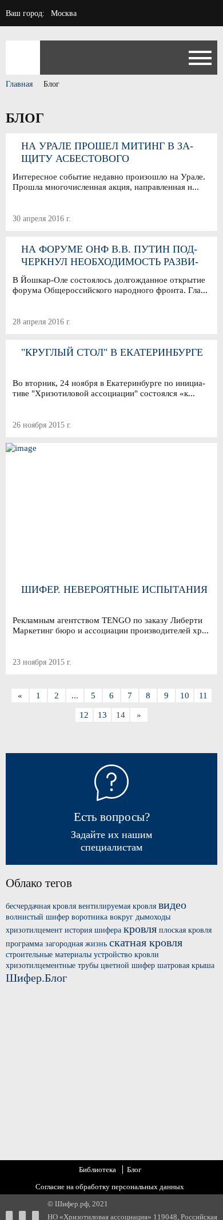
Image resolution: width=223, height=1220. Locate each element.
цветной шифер (128, 965)
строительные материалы (48, 954)
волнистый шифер (37, 917)
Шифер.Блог (36, 977)
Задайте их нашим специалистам (111, 831)
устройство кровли (126, 954)
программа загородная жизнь (56, 944)
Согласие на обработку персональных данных (109, 1186)
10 (184, 695)
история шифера (93, 930)
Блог (134, 1169)
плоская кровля (185, 930)
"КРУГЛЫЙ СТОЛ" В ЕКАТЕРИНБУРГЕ (112, 352)
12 (84, 714)
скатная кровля (145, 942)
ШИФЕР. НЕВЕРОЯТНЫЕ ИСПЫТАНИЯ (114, 589)
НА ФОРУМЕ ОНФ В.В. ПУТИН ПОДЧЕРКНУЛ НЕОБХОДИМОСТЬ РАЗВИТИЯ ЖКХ (109, 255)
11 (203, 695)
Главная (19, 84)
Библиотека (97, 1169)
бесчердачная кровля (41, 906)
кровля (140, 928)
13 (102, 714)
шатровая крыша (185, 965)
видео (172, 904)
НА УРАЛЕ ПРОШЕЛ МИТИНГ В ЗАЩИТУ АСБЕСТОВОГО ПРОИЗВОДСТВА (107, 152)
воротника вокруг (102, 917)
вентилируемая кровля (117, 906)
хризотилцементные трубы (52, 965)
